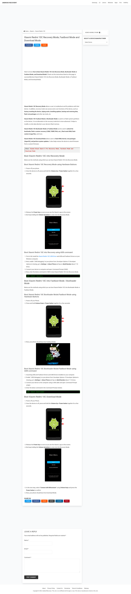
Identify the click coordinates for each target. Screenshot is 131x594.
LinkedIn (59, 501)
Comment (27, 557)
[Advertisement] (65, 18)
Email (26, 549)
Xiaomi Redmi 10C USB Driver (48, 256)
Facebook (36, 501)
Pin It (66, 501)
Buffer (51, 501)
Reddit (44, 501)
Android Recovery (9, 3)
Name (26, 540)
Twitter (28, 501)
